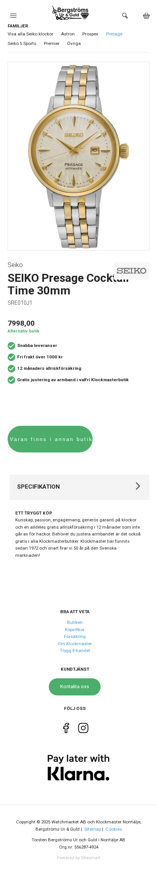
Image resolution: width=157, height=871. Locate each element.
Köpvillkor (75, 629)
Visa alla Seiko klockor (30, 34)
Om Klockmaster (75, 643)
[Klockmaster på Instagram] (83, 730)
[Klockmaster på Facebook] (66, 730)
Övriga (74, 43)
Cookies (114, 829)
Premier (51, 43)
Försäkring (75, 636)
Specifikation (38, 486)
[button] (13, 17)
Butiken (75, 622)
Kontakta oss (74, 686)
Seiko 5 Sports (22, 43)
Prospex (90, 34)
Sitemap (92, 829)
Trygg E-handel (75, 650)
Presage (114, 34)
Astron (68, 34)
